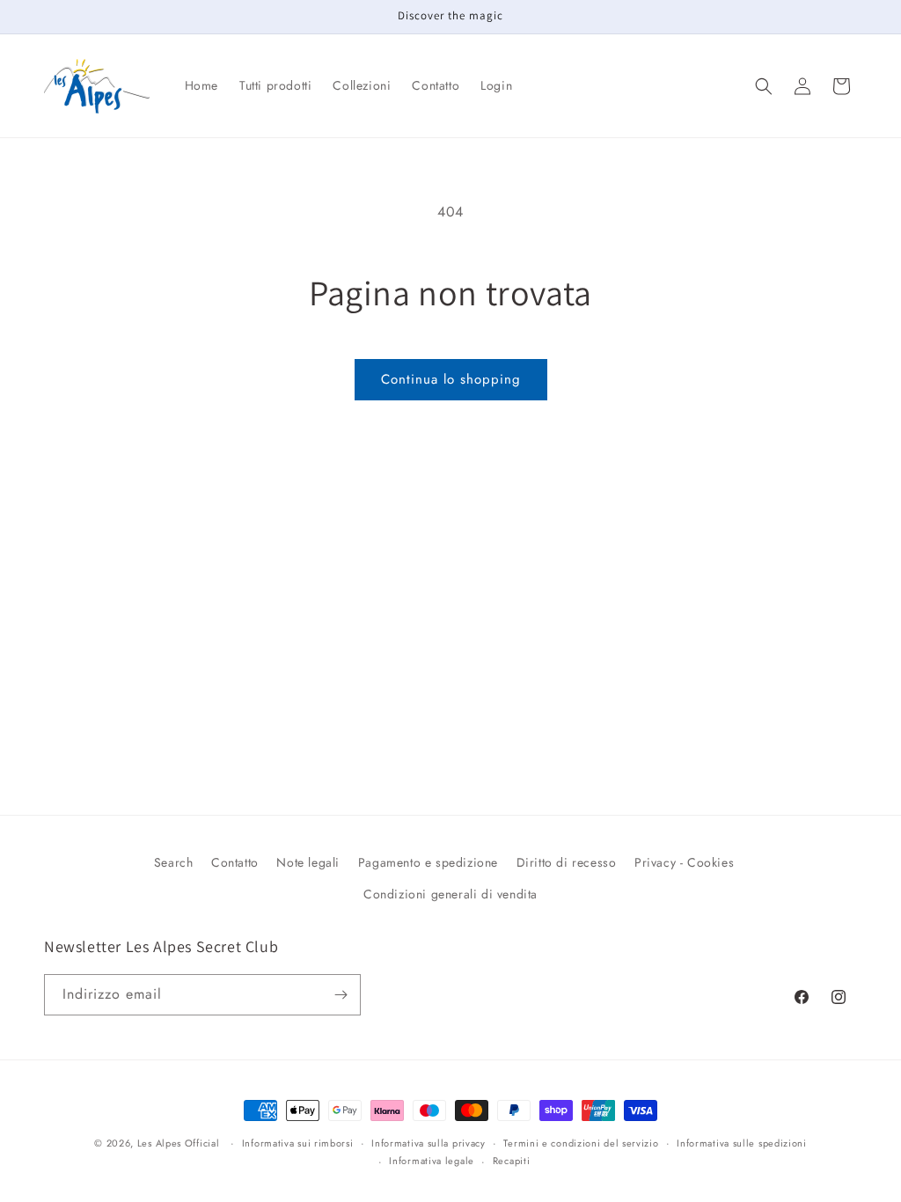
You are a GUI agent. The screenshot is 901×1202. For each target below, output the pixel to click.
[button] (763, 86)
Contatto (235, 862)
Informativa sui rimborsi (298, 1143)
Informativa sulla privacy (428, 1143)
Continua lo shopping (451, 379)
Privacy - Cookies (684, 862)
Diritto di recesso (566, 862)
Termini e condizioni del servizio (580, 1143)
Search (174, 862)
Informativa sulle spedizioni (742, 1143)
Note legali (308, 862)
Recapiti (512, 1161)
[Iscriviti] (340, 994)
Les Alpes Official (178, 1143)
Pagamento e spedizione (428, 862)
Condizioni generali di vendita (450, 894)
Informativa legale (431, 1161)
